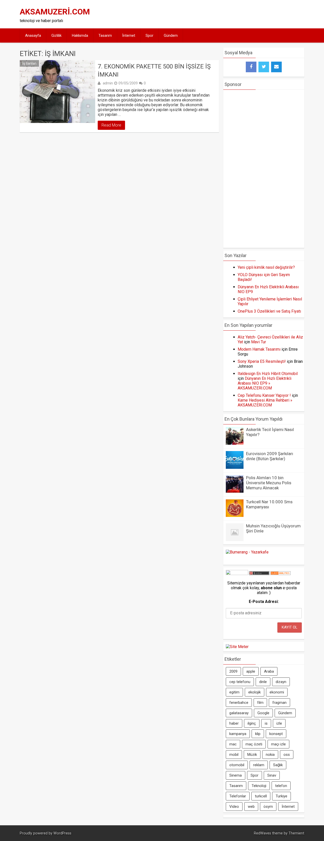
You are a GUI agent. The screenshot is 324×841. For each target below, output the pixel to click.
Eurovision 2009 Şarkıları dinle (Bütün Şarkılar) (269, 456)
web (251, 806)
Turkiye (281, 796)
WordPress (62, 833)
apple (250, 671)
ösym (268, 806)
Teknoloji (259, 785)
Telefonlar (237, 796)
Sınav (271, 775)
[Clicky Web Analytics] (280, 573)
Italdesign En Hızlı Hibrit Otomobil (268, 373)
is (266, 723)
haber (234, 723)
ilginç (252, 723)
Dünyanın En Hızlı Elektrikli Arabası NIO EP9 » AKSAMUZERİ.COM (264, 383)
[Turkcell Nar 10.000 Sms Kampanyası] (235, 515)
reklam (258, 765)
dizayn (281, 681)
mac (233, 744)
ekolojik (254, 692)
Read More (111, 125)
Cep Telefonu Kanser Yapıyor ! (264, 395)
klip (257, 733)
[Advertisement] (210, 14)
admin (108, 83)
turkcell (261, 796)
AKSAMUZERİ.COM (55, 11)
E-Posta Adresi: (264, 601)
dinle (263, 681)
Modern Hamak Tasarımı (259, 349)
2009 (233, 671)
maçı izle (278, 744)
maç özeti (254, 744)
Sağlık (278, 765)
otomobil (236, 765)
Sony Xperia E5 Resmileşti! (262, 361)
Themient (296, 833)
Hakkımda (80, 35)
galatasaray (239, 713)
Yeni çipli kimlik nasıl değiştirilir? (266, 267)
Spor (149, 35)
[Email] (276, 67)
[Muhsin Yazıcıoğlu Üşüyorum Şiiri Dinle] (235, 539)
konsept (276, 733)
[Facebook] (251, 67)
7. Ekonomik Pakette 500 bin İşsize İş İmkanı (154, 70)
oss (287, 754)
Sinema (235, 775)
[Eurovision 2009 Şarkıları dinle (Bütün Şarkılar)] (235, 467)
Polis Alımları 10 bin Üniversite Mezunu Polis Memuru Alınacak (268, 482)
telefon (281, 785)
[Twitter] (263, 67)
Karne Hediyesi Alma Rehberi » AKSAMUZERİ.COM (265, 402)
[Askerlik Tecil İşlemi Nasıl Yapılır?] (235, 443)
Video (234, 806)
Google (263, 713)
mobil (233, 754)
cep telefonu (239, 681)
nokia (270, 754)
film (260, 702)
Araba (269, 671)
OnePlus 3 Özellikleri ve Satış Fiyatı (269, 311)
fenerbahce (238, 702)
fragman (279, 702)
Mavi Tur (258, 341)
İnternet (128, 35)
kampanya (237, 733)
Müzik (252, 754)
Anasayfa (33, 35)
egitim (234, 692)
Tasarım (105, 35)
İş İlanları (29, 63)
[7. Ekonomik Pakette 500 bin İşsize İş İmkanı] (57, 91)
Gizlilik (56, 35)
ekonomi (277, 692)
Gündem (171, 35)
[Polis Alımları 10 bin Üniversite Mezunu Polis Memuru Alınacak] (235, 491)
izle (279, 723)
